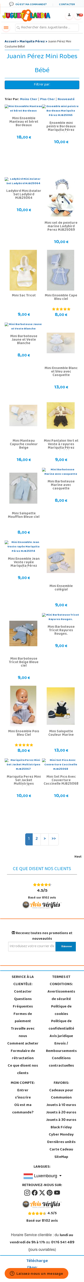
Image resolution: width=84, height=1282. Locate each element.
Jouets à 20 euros (61, 1112)
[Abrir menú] (6, 27)
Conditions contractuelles (61, 1062)
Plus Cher (47, 99)
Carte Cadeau (61, 1149)
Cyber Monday (61, 1135)
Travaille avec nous (23, 1032)
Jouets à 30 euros (61, 1120)
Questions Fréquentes (23, 1003)
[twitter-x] (42, 1193)
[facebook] (35, 1193)
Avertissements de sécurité (61, 995)
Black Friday (61, 1127)
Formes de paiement (23, 1018)
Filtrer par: (42, 84)
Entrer (22, 1090)
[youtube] (57, 1193)
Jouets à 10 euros (61, 1105)
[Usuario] (69, 15)
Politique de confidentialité (61, 1025)
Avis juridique (61, 1036)
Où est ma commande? (23, 1109)
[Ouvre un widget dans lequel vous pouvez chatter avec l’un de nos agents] (36, 1274)
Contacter (23, 992)
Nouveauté (66, 99)
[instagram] (27, 1193)
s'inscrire (23, 1098)
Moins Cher (28, 99)
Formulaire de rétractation (23, 1055)
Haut (78, 857)
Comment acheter (22, 1044)
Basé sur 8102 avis (42, 893)
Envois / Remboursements (61, 1047)
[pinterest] (50, 1193)
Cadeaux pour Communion (61, 1094)
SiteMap (61, 1157)
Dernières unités (61, 1142)
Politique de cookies (61, 1010)
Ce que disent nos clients (23, 1069)
